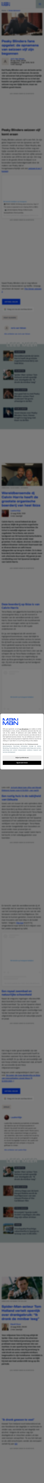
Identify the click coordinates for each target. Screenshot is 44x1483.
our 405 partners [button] (24, 729)
